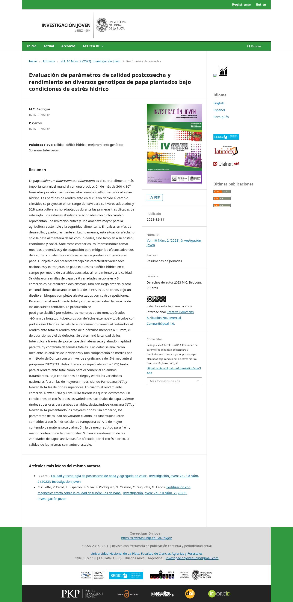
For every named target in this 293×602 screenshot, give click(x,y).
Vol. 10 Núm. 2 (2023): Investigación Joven (91, 61)
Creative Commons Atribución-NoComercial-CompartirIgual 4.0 (170, 318)
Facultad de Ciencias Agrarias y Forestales (171, 553)
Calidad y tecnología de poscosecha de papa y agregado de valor (99, 476)
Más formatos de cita (165, 381)
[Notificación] (215, 76)
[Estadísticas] (223, 76)
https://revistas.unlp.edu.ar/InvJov (146, 538)
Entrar (261, 4)
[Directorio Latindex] (226, 155)
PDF (156, 197)
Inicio (31, 46)
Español (219, 110)
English (218, 103)
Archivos (68, 46)
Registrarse (241, 4)
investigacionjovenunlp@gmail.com (192, 558)
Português (221, 117)
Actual (49, 46)
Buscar (255, 46)
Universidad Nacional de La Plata (115, 553)
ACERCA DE (92, 46)
